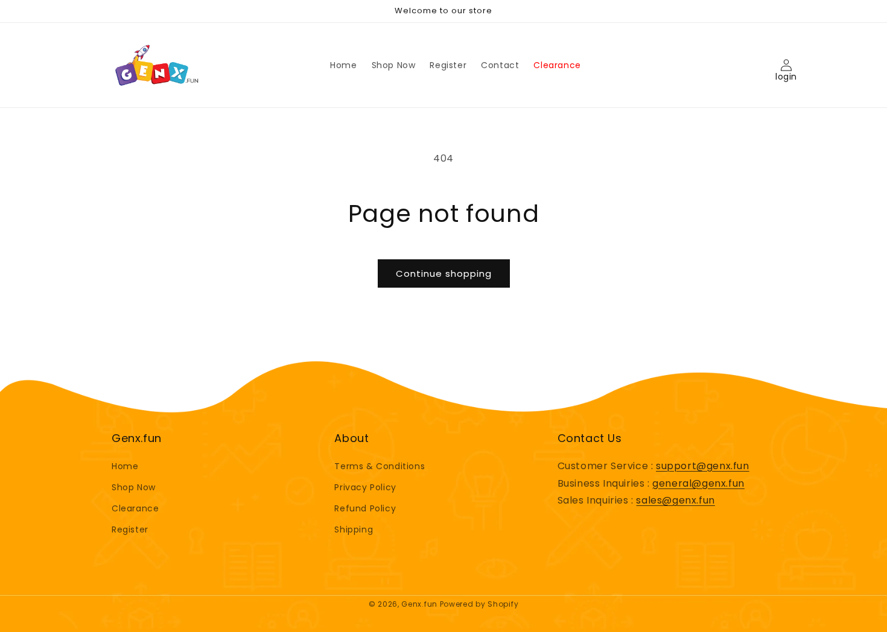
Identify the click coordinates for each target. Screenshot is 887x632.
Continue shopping (444, 273)
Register (130, 529)
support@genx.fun (702, 466)
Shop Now (134, 487)
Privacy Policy (365, 487)
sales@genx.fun (675, 500)
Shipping (353, 529)
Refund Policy (365, 508)
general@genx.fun (698, 483)
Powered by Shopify (479, 604)
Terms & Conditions (379, 466)
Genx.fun (419, 604)
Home (125, 466)
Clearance (135, 508)
